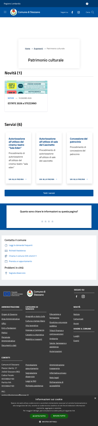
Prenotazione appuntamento (32, 366)
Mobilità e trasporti (34, 339)
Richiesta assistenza (34, 385)
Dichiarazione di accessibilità (56, 384)
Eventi (76, 340)
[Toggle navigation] (5, 11)
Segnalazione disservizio (31, 374)
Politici (4, 332)
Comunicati (78, 318)
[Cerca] (92, 12)
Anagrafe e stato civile (35, 316)
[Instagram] (77, 12)
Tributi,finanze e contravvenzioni (57, 332)
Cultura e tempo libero (35, 320)
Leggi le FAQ (31, 381)
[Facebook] (71, 12)
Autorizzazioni (56, 351)
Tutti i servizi (49, 193)
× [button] (95, 398)
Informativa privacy (58, 372)
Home (27, 48)
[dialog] (49, 411)
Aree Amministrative (11, 318)
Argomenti (38, 48)
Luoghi (76, 336)
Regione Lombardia (12, 3)
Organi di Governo (9, 314)
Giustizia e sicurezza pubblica (58, 324)
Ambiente (54, 338)
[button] (49, 421)
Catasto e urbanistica (35, 334)
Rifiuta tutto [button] (59, 416)
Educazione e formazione (55, 316)
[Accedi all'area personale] (87, 3)
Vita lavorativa (32, 325)
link (73, 411)
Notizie (11, 98)
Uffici (4, 323)
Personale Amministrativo (8, 339)
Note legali (54, 377)
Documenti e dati (9, 345)
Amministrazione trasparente (57, 366)
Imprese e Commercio (35, 330)
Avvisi (76, 323)
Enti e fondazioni (9, 328)
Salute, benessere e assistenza (58, 345)
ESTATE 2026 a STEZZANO (22, 103)
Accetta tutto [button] (39, 416)
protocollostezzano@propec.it (15, 395)
